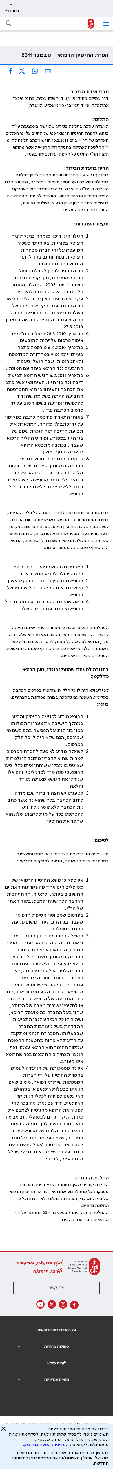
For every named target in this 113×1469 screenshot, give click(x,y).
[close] (3, 1431)
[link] (11, 8)
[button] (104, 24)
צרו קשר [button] (56, 1288)
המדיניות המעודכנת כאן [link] (46, 1445)
